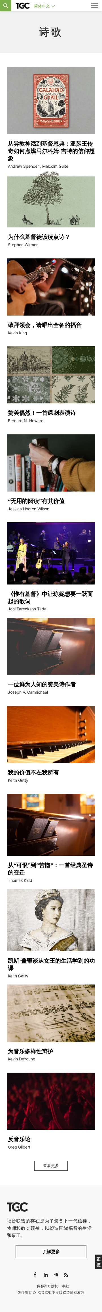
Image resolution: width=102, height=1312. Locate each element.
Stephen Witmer (23, 244)
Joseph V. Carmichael (28, 692)
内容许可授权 (47, 1286)
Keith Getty (18, 780)
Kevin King (17, 332)
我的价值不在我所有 (33, 772)
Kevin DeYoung (21, 1058)
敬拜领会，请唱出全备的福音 (45, 325)
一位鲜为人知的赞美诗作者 (42, 684)
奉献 (65, 1286)
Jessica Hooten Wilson (28, 508)
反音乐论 (19, 1139)
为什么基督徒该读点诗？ (39, 237)
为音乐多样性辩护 (30, 1051)
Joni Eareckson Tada (27, 608)
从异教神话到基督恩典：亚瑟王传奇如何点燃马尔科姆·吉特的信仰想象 (51, 150)
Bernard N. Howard (26, 420)
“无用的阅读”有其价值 (36, 501)
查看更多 (51, 1165)
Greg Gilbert (19, 1147)
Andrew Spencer (23, 166)
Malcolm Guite (55, 166)
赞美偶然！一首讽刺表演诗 (42, 413)
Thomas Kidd (20, 880)
